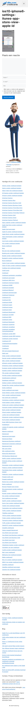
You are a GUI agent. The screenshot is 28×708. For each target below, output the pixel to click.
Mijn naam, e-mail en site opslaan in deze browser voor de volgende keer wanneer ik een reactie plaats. (14, 91)
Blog (3, 248)
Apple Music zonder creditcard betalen (13, 234)
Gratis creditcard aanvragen (10, 390)
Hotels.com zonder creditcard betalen (13, 405)
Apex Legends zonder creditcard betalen (14, 222)
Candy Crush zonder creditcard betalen (13, 263)
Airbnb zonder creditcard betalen (11, 185)
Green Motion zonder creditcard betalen (13, 392)
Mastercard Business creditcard (11, 441)
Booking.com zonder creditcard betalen (13, 253)
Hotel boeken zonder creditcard (11, 402)
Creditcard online (7, 319)
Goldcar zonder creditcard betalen (12, 383)
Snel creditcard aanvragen (9, 498)
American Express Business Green (12, 205)
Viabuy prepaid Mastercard (10, 530)
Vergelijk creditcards (8, 528)
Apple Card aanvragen (8, 229)
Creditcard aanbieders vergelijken (12, 275)
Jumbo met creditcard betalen (11, 415)
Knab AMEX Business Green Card (12, 422)
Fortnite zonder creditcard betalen (12, 375)
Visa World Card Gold (8, 540)
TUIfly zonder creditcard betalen (11, 523)
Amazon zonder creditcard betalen (12, 195)
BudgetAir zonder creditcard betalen (12, 258)
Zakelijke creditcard (7, 564)
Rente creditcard (7, 484)
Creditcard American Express (10, 283)
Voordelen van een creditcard (10, 547)
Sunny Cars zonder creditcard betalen (13, 503)
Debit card (5, 353)
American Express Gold (9, 215)
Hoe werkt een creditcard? (10, 397)
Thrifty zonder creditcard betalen (11, 510)
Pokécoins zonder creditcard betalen (12, 474)
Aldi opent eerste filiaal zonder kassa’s (13, 646)
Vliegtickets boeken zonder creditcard (13, 545)
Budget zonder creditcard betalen (12, 255)
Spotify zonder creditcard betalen (12, 501)
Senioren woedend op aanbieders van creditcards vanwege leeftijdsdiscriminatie (13, 661)
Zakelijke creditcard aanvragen (11, 567)
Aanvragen (9, 164)
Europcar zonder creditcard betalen (12, 368)
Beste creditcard (7, 246)
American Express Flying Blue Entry (12, 208)
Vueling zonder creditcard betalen (12, 550)
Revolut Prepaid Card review (10, 486)
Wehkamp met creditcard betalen (11, 555)
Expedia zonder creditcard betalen (12, 370)
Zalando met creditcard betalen (11, 569)
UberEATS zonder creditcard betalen (12, 525)
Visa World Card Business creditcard (12, 535)
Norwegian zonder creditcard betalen (13, 465)
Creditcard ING (6, 300)
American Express (7, 198)
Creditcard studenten (8, 324)
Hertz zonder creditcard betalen (11, 395)
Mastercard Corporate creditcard (11, 443)
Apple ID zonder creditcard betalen (12, 231)
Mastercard (5, 434)
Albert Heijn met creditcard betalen (12, 190)
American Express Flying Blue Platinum (13, 212)
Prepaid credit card (7, 477)
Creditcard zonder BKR (8, 333)
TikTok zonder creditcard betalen (11, 515)
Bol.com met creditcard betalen (11, 251)
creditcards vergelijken (16, 162)
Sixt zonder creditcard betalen (11, 496)
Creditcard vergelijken (8, 327)
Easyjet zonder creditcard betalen (12, 358)
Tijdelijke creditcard (7, 513)
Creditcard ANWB (7, 285)
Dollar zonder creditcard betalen (11, 356)
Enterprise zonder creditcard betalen (12, 365)
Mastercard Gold (7, 446)
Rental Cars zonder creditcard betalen (13, 482)
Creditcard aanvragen (8, 278)
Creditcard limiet (7, 310)
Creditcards (5, 346)
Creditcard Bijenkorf (8, 290)
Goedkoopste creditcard (9, 378)
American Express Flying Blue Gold (12, 210)
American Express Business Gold (11, 203)
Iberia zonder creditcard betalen (11, 410)
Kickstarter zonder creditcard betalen (13, 417)
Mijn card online (6, 448)
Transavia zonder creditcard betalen (12, 520)
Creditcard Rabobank (8, 322)
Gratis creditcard (7, 388)
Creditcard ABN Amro (8, 280)
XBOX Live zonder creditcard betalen (13, 562)
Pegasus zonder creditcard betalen (12, 467)
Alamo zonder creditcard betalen (11, 188)
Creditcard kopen (7, 305)
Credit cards (5, 270)
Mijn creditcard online (8, 451)
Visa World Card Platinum (9, 542)
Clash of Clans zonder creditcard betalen (14, 265)
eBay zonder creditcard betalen (11, 360)
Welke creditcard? (7, 557)
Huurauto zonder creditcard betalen (12, 407)
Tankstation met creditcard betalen (12, 508)
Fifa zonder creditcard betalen (11, 373)
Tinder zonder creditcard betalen (11, 518)
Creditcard (5, 273)
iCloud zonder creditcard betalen (11, 412)
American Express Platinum (10, 220)
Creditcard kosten (7, 307)
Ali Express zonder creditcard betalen (13, 193)
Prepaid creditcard (7, 479)
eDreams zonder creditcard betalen (12, 363)
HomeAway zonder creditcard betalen (13, 400)
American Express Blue (8, 200)
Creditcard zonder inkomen (10, 338)
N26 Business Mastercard (9, 456)
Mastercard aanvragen (8, 436)
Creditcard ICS (6, 297)
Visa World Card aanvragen (10, 532)
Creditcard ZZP (6, 341)
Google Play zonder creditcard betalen (13, 385)
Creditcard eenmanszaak (9, 292)
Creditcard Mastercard (8, 312)
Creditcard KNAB (7, 302)
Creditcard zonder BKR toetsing (11, 336)
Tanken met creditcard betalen (11, 505)
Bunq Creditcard (7, 260)
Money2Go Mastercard (8, 453)
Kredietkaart (5, 424)
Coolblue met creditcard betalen (11, 268)
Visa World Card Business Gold (11, 537)
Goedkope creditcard (8, 380)
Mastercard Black (7, 439)
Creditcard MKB (6, 317)
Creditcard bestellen (8, 287)
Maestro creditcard (7, 431)
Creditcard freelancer (8, 295)
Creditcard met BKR (8, 314)
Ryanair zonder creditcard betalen (12, 493)
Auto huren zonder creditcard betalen (13, 241)
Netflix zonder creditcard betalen (11, 458)
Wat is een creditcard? (8, 552)
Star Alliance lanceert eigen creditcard (13, 648)
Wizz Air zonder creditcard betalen (12, 560)
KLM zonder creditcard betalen (11, 419)
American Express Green (9, 217)
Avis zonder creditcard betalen (11, 243)
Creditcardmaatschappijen (9, 343)
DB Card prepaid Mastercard (10, 351)
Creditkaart (5, 348)
